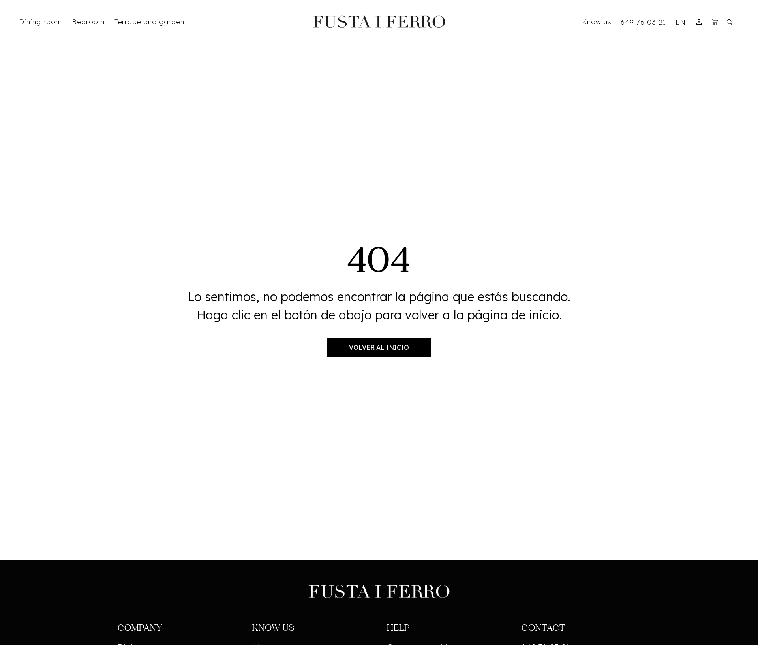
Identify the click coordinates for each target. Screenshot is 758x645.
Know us (597, 21)
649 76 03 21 (643, 21)
